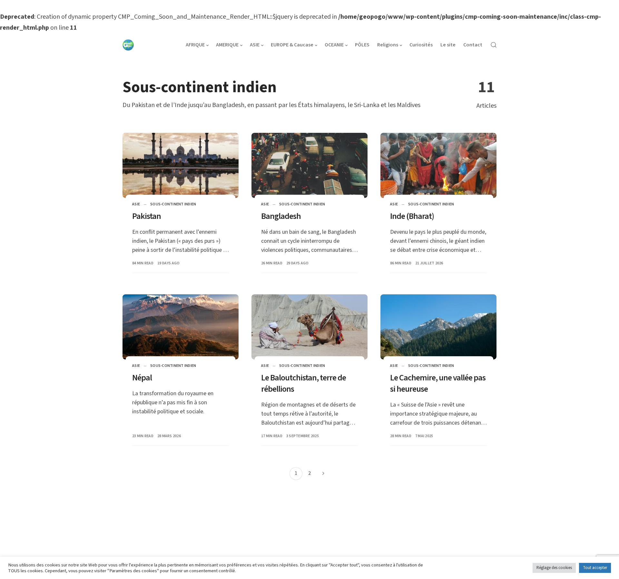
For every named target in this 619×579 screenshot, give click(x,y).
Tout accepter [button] (595, 568)
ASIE (136, 204)
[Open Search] (493, 44)
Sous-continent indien (173, 204)
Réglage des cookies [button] (554, 568)
